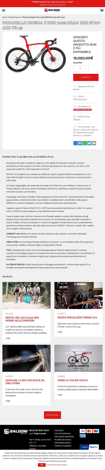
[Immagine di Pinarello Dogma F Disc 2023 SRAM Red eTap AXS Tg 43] (35, 53)
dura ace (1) (77, 135)
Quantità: (77, 62)
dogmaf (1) (87, 135)
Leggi (8, 338)
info (63, 4)
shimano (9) (85, 129)
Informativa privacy (62, 442)
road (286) (86, 126)
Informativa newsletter (64, 436)
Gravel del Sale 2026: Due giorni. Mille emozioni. (22, 319)
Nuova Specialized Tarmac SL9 (77, 318)
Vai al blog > (52, 415)
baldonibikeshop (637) (85, 132)
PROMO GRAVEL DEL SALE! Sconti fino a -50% (52, 2)
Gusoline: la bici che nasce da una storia (25, 381)
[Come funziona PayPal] (89, 447)
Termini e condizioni (62, 446)
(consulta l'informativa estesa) (56, 465)
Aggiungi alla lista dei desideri (83, 88)
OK (41, 464)
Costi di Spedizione (62, 433)
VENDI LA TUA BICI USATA (72, 380)
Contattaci (59, 430)
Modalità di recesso (62, 439)
